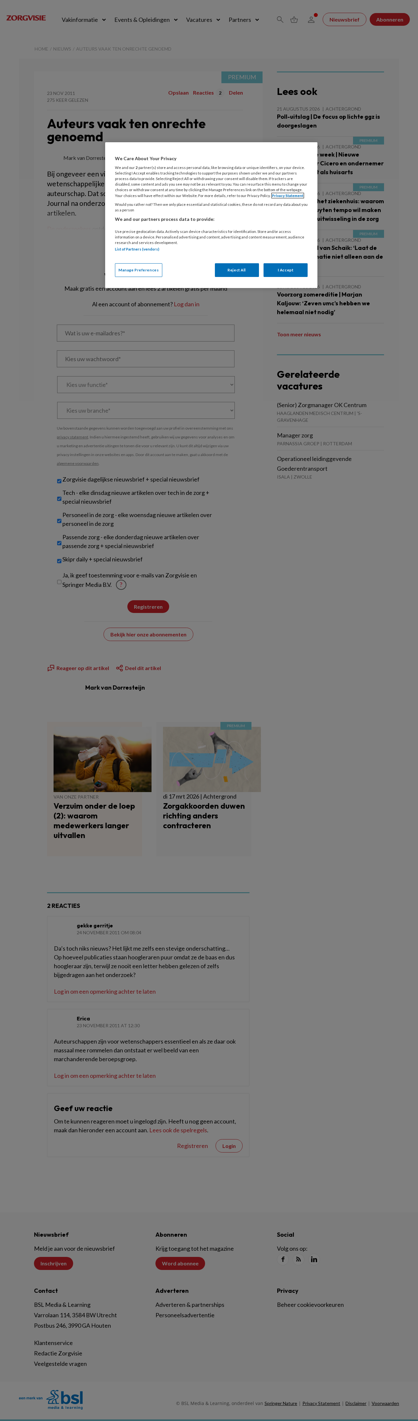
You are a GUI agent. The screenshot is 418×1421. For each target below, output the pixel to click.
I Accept (286, 270)
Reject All (237, 270)
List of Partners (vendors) (137, 249)
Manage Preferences (139, 270)
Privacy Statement (287, 195)
